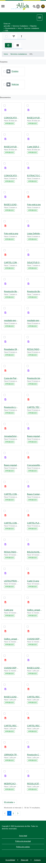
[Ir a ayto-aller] (20, 6)
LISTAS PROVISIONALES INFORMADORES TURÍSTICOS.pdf (11, 581)
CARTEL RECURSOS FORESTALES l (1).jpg (11, 726)
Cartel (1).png (33, 581)
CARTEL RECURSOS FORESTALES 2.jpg (34, 697)
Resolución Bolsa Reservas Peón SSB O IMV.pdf (34, 291)
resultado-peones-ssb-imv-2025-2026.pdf (34, 320)
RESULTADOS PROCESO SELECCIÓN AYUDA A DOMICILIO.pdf (11, 552)
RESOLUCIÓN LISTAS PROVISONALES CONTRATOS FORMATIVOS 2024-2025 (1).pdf (34, 784)
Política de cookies (23, 847)
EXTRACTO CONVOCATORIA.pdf (34, 176)
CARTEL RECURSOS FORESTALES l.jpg (34, 726)
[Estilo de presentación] (17, 45)
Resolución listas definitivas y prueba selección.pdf (34, 378)
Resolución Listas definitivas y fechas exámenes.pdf (11, 407)
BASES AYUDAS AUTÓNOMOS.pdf (11, 147)
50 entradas (10, 802)
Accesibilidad (10, 860)
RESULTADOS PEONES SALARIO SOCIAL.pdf (34, 349)
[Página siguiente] (17, 813)
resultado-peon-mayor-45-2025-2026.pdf (11, 320)
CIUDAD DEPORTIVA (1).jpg (34, 639)
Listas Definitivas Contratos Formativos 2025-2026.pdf (34, 234)
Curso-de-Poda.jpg (11, 378)
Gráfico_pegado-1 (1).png (34, 610)
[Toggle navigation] (3, 6)
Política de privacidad (23, 841)
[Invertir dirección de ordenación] (22, 36)
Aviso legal (23, 836)
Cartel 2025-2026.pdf (34, 147)
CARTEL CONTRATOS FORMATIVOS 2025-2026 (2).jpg (11, 262)
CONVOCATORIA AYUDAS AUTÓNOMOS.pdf (11, 118)
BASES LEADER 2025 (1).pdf (34, 668)
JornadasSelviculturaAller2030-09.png (11, 436)
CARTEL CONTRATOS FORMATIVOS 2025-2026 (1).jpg (11, 494)
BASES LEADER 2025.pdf (11, 697)
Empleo (15, 71)
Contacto (37, 860)
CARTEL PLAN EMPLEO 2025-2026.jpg (34, 523)
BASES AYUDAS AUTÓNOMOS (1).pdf (34, 118)
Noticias (15, 84)
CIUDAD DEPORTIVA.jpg (11, 668)
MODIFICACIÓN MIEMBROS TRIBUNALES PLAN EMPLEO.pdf (11, 784)
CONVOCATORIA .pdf (11, 176)
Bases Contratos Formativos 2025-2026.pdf (34, 494)
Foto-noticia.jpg (34, 205)
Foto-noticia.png (11, 234)
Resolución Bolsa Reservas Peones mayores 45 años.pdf (11, 291)
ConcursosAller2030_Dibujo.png (34, 465)
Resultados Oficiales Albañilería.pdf (11, 349)
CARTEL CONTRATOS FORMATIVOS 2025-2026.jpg (11, 523)
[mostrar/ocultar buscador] (34, 7)
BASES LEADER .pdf (11, 205)
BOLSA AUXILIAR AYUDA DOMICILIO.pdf (34, 552)
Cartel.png (8, 610)
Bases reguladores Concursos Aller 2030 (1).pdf (34, 436)
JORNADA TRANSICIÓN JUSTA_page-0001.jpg (11, 755)
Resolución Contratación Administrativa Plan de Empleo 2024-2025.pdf (34, 755)
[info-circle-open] (8, 45)
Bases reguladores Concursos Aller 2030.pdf (11, 465)
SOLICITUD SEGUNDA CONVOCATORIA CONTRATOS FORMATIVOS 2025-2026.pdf (34, 262)
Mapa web (24, 860)
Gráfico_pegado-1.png (11, 639)
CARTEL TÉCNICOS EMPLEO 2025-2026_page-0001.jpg (34, 407)
